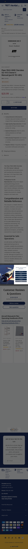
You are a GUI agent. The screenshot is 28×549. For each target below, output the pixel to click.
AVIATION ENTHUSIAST (21, 277)
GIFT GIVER (21, 279)
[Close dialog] (27, 265)
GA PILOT (21, 273)
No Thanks (21, 281)
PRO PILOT (21, 275)
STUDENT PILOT (21, 271)
